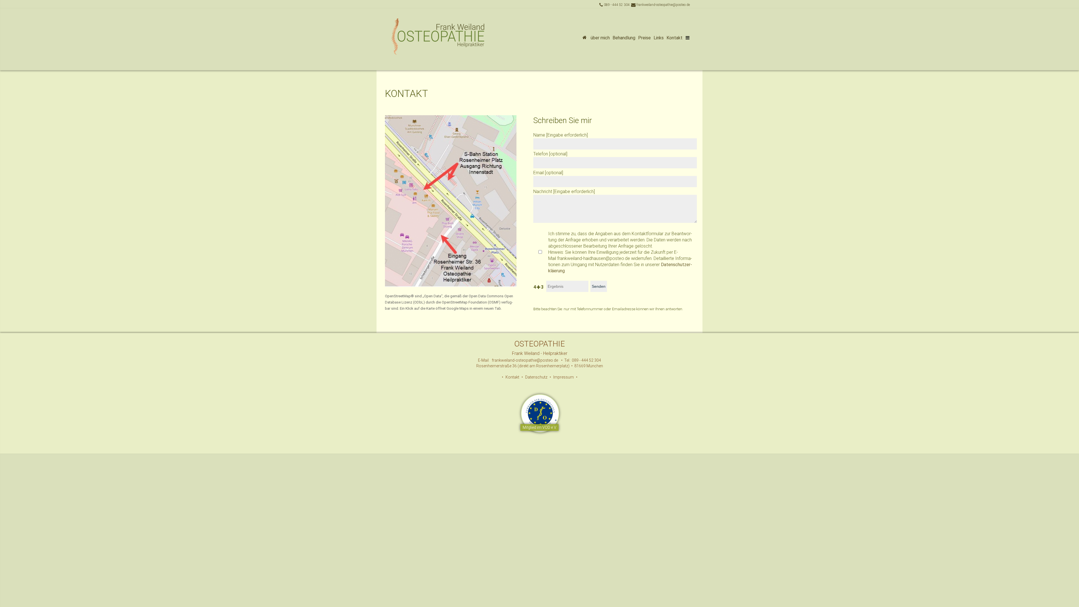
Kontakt (675, 37)
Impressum (563, 377)
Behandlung (624, 37)
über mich (600, 37)
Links (659, 37)
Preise (644, 37)
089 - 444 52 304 (616, 5)
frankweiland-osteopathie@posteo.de (663, 5)
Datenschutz (536, 377)
